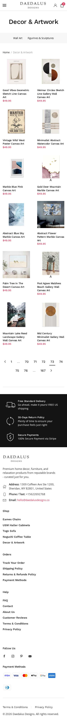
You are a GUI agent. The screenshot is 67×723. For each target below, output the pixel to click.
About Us (9, 612)
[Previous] (5, 361)
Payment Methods (14, 580)
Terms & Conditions (15, 623)
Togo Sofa (9, 531)
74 (61, 361)
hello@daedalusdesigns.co (33, 500)
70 (27, 361)
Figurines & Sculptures (41, 38)
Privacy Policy (12, 629)
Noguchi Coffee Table (17, 536)
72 (43, 361)
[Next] (51, 370)
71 (35, 361)
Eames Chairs (12, 519)
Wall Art (17, 38)
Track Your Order (14, 562)
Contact (8, 606)
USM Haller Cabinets (16, 525)
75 (17, 370)
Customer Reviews (15, 617)
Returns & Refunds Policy (19, 574)
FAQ (5, 600)
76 (26, 370)
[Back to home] (34, 5)
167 (43, 370)
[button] (4, 5)
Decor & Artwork (13, 542)
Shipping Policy (13, 568)
